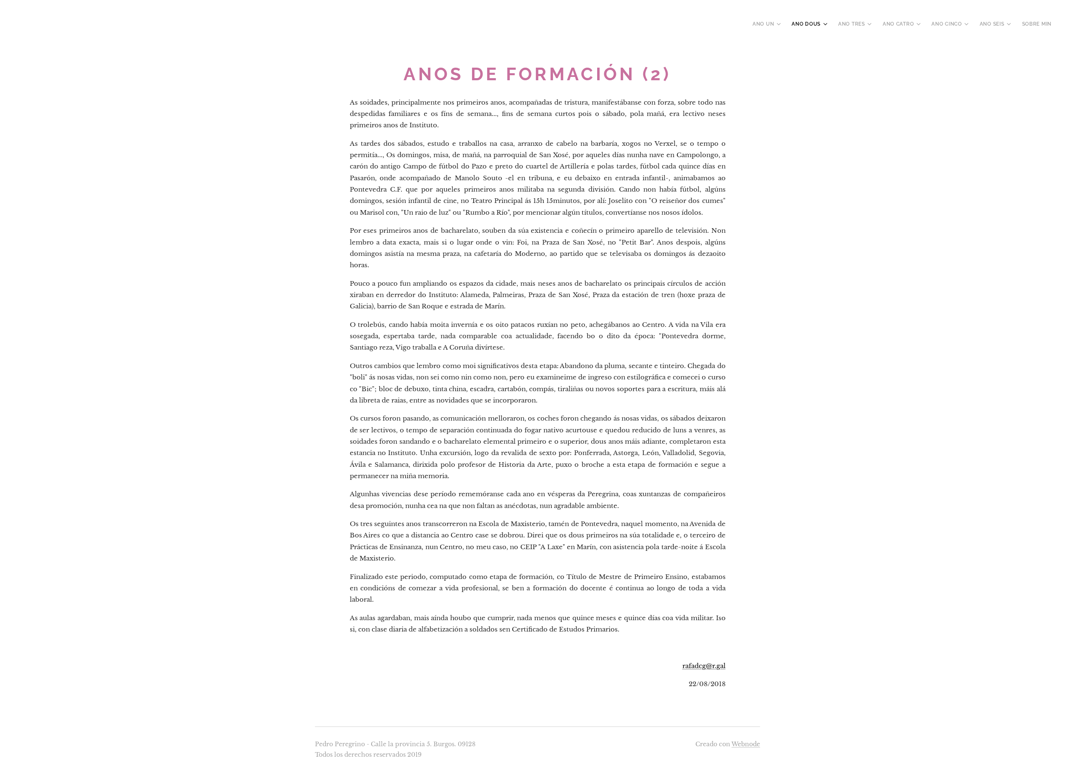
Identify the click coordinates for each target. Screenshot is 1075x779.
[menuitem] (767, 23)
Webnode (746, 744)
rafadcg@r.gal (704, 666)
